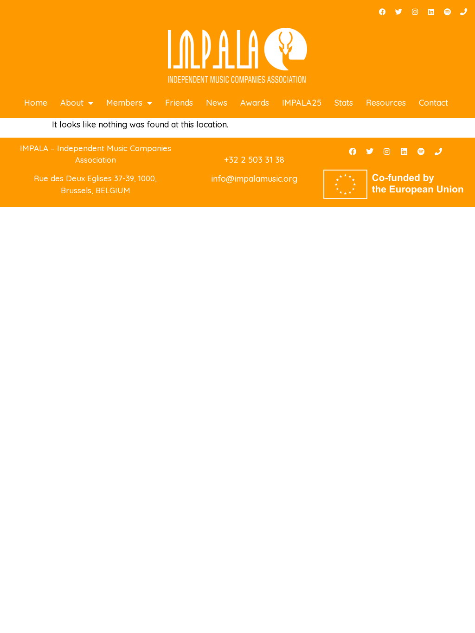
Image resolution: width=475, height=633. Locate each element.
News (216, 102)
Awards (254, 102)
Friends (179, 102)
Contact (433, 102)
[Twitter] (398, 12)
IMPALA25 (301, 102)
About (71, 102)
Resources (386, 102)
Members (124, 102)
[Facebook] (382, 12)
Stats (343, 102)
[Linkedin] (431, 12)
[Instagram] (415, 12)
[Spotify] (447, 12)
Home (35, 102)
